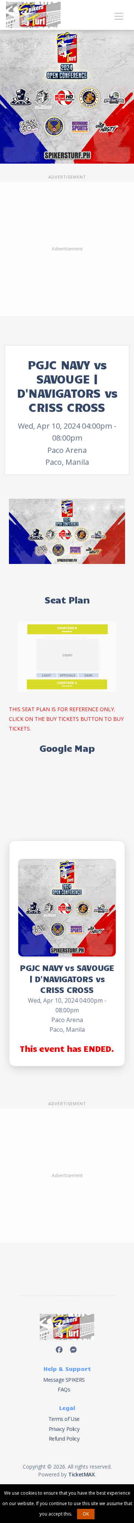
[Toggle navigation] (118, 15)
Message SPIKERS (64, 1379)
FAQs (64, 1389)
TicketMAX (81, 1474)
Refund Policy (64, 1438)
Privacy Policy (64, 1428)
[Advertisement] (67, 249)
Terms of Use (64, 1418)
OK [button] (86, 1514)
